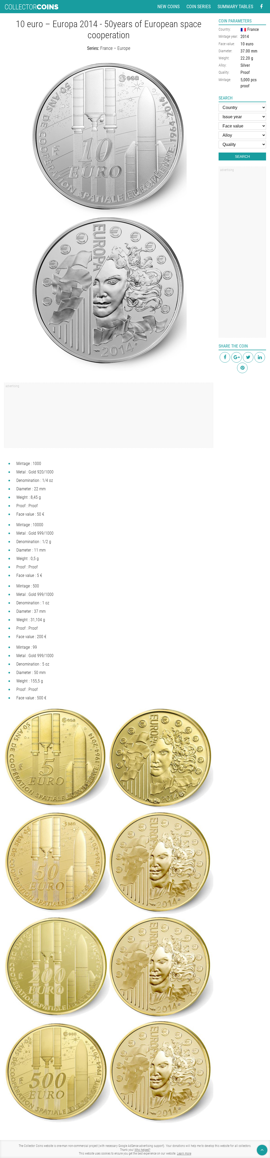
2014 (244, 36)
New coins (168, 6)
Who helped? (142, 1150)
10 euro (246, 43)
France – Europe (115, 48)
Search (242, 156)
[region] (109, 417)
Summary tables (235, 6)
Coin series (198, 6)
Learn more (184, 1153)
